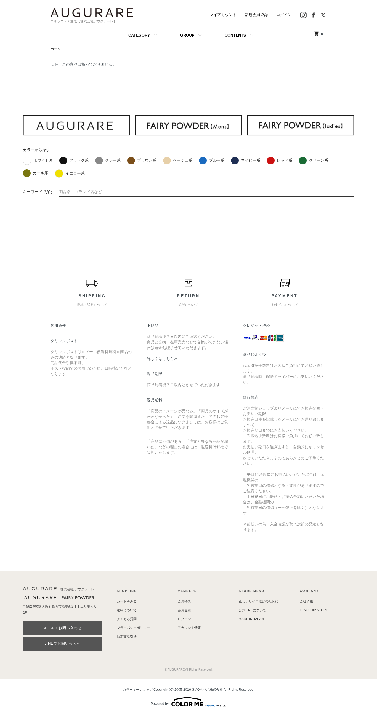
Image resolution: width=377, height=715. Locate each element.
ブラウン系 (146, 160)
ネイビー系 (250, 160)
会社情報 (306, 601)
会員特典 (184, 601)
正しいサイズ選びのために (258, 601)
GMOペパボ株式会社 (207, 690)
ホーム (55, 49)
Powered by (160, 704)
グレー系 (113, 160)
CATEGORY (139, 35)
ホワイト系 (43, 160)
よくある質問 (127, 619)
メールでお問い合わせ (62, 628)
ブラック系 (79, 160)
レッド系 (284, 160)
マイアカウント (223, 14)
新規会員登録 (256, 14)
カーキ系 (40, 173)
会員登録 (184, 610)
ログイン (284, 14)
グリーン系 (318, 160)
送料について (127, 610)
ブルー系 (216, 160)
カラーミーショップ (138, 690)
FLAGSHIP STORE (314, 610)
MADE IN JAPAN (251, 619)
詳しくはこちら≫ (162, 358)
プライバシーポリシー (133, 628)
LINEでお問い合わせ (62, 643)
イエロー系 (75, 173)
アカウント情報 (189, 628)
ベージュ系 (182, 160)
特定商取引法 (127, 637)
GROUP (187, 35)
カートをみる (127, 601)
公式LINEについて (252, 610)
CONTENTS (235, 35)
